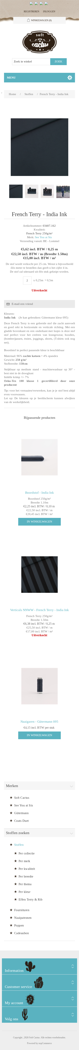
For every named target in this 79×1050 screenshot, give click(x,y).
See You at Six (43, 237)
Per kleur (24, 891)
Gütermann (21, 813)
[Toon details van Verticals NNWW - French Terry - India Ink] (39, 574)
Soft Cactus (21, 797)
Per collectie (27, 853)
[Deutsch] (47, 5)
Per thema (25, 884)
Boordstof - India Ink (39, 492)
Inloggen (49, 11)
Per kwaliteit (27, 868)
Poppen (19, 925)
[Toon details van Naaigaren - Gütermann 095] (39, 686)
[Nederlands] (37, 5)
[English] (32, 5)
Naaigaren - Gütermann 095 (39, 721)
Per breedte (26, 876)
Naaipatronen (23, 917)
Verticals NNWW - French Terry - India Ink (39, 610)
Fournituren (22, 910)
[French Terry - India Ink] (16, 191)
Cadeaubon (21, 933)
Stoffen (19, 844)
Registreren (31, 11)
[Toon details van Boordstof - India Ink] (39, 457)
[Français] (42, 5)
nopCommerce (45, 1043)
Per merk (24, 861)
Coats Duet (21, 820)
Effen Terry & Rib (31, 899)
